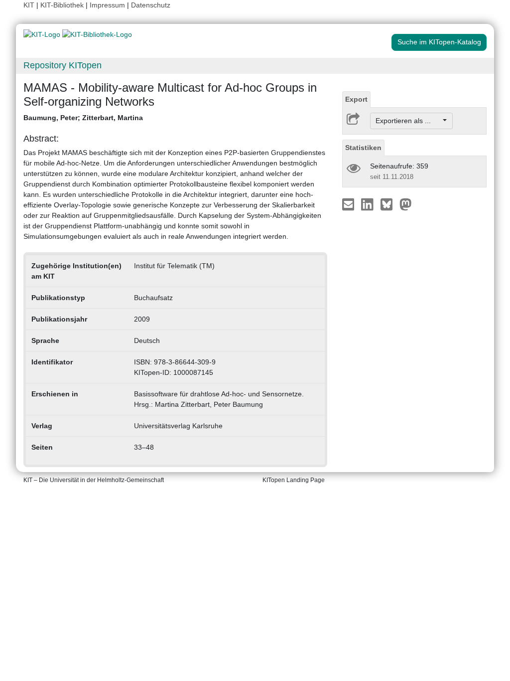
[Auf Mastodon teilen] (405, 204)
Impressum (107, 5)
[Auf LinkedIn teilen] (368, 204)
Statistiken (363, 148)
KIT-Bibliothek (63, 5)
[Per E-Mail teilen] (349, 204)
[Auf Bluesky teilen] (389, 204)
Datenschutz (150, 5)
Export (356, 99)
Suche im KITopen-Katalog (439, 42)
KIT (28, 5)
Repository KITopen (62, 65)
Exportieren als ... (408, 121)
